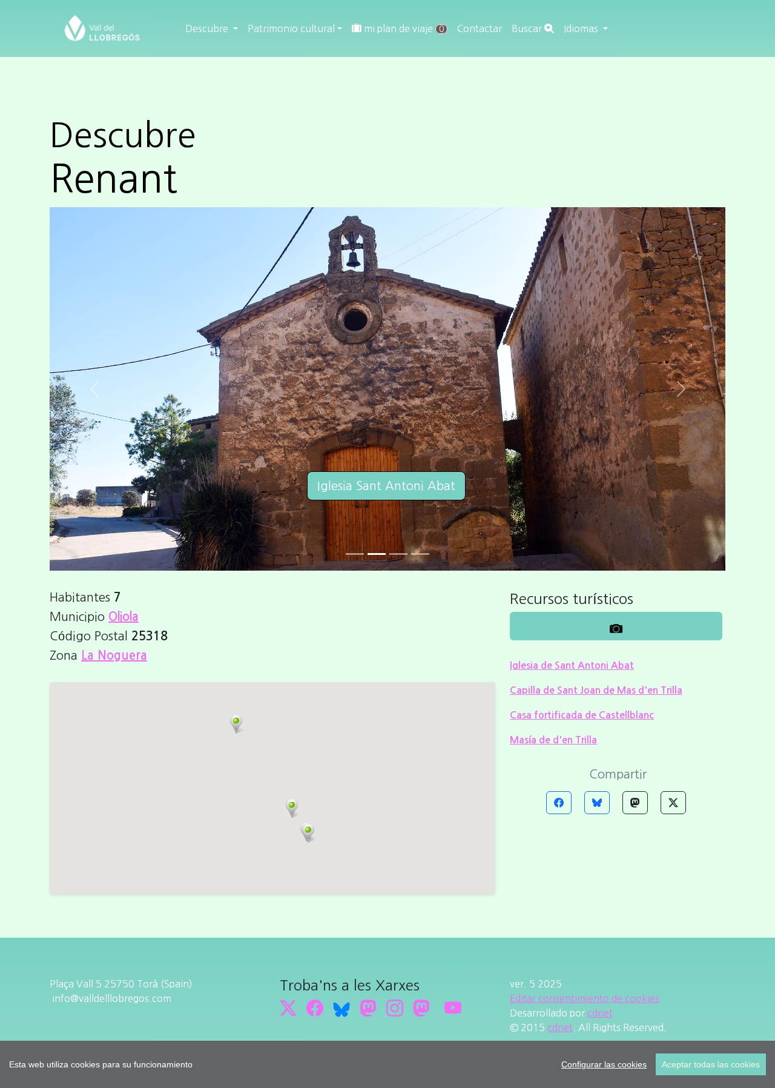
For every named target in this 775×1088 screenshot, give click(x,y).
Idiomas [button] (582, 28)
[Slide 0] (355, 554)
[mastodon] (421, 1008)
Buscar (528, 28)
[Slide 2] (398, 554)
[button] (292, 808)
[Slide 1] (377, 554)
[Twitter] (673, 802)
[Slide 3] (420, 554)
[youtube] (452, 1008)
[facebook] (314, 1008)
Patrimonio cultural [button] (291, 28)
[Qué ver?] (616, 626)
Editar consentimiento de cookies (584, 998)
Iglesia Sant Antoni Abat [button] (386, 486)
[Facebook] (559, 802)
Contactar (479, 28)
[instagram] (394, 1008)
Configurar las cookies (604, 1064)
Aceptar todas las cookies (711, 1064)
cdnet (600, 1013)
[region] (387, 1064)
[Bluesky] (597, 802)
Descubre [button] (208, 28)
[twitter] (288, 1008)
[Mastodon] (635, 802)
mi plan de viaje (402, 28)
